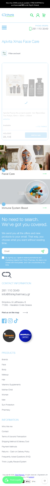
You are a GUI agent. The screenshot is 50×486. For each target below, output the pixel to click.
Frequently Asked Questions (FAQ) (16, 457)
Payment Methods (9, 446)
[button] (12, 53)
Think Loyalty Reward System (14, 462)
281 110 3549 (40, 28)
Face (4, 364)
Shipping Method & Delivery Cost (15, 441)
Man (3, 400)
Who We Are (7, 426)
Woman (5, 395)
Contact (5, 431)
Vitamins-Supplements (11, 384)
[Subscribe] (43, 251)
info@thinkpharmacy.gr (16, 294)
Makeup (5, 375)
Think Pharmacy (20, 475)
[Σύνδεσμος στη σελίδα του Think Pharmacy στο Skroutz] (9, 342)
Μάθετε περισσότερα (25, 157)
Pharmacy (6, 410)
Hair (3, 379)
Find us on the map (10, 312)
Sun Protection (8, 405)
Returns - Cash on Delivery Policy (15, 451)
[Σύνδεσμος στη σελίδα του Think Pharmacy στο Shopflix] (25, 344)
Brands (5, 359)
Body (4, 369)
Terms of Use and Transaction (14, 436)
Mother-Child (7, 390)
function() (31, 477)
